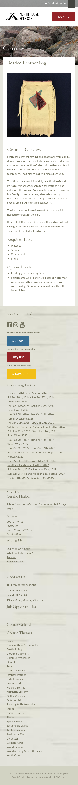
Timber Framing (16, 730)
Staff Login (60, 777)
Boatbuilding (14, 649)
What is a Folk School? (20, 552)
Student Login (57, 3)
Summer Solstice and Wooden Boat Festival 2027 (36, 473)
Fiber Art (12, 662)
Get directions (14, 534)
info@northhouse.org (22, 584)
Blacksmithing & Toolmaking (23, 645)
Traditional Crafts (17, 734)
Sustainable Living (17, 725)
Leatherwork (14, 683)
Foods (10, 666)
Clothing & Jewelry (18, 653)
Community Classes (18, 657)
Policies (11, 557)
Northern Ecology (17, 691)
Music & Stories (16, 687)
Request (18, 357)
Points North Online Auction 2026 (27, 392)
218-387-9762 (18, 594)
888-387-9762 (18, 590)
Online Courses (16, 696)
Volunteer (12, 738)
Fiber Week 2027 (17, 435)
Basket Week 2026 (18, 410)
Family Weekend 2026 (20, 418)
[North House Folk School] (22, 16)
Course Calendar (20, 624)
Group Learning (16, 670)
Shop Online (21, 373)
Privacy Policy (15, 561)
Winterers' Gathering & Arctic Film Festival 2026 (36, 427)
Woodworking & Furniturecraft (25, 751)
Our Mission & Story (18, 548)
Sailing (10, 708)
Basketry (12, 640)
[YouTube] (22, 324)
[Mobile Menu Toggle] (71, 4)
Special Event (14, 721)
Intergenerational (17, 674)
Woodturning (15, 746)
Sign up (17, 340)
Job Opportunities (21, 606)
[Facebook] (9, 324)
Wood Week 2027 (17, 443)
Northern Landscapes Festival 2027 (28, 465)
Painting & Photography (21, 704)
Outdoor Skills (15, 700)
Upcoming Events (21, 384)
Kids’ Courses (15, 679)
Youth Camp (14, 755)
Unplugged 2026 (17, 401)
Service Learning (16, 712)
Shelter (11, 717)
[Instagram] (15, 324)
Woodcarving (15, 742)
